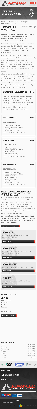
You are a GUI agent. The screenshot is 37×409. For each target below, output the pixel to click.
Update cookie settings (7, 402)
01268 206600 (6, 223)
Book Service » (8, 257)
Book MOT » (7, 241)
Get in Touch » (8, 287)
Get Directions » (8, 315)
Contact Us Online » (9, 226)
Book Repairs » (8, 271)
